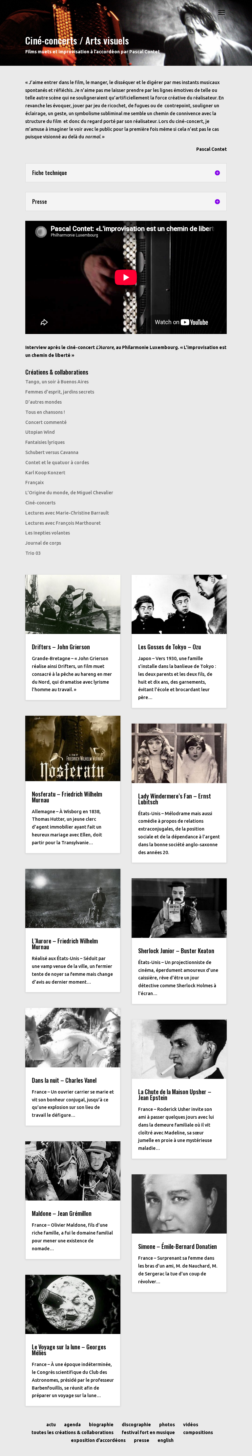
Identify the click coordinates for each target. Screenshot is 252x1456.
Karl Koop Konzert (45, 472)
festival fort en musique (148, 1432)
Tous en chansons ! (45, 412)
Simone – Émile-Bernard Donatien (177, 1246)
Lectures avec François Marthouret (63, 523)
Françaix (34, 482)
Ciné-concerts (40, 502)
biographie (101, 1424)
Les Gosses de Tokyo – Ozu (169, 646)
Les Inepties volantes (47, 532)
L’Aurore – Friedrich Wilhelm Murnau (65, 944)
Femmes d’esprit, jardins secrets (59, 392)
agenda (72, 1424)
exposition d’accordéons (98, 1440)
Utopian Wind (40, 432)
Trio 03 (33, 553)
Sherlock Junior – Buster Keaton (176, 950)
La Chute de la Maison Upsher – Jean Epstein (174, 1094)
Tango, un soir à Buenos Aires (57, 381)
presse (141, 1440)
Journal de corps (43, 543)
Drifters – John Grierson (61, 646)
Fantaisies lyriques (45, 442)
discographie (136, 1424)
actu (51, 1424)
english (166, 1440)
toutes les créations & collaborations (73, 1432)
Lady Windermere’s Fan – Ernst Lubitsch (174, 799)
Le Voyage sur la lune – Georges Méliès (69, 1349)
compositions (198, 1432)
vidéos (190, 1424)
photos (167, 1424)
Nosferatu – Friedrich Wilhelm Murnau (67, 797)
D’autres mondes (43, 402)
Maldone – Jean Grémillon (62, 1213)
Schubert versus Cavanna (51, 452)
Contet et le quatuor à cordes (57, 462)
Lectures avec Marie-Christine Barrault (67, 513)
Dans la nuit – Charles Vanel (64, 1080)
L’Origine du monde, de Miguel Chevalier (69, 492)
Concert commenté (46, 422)
